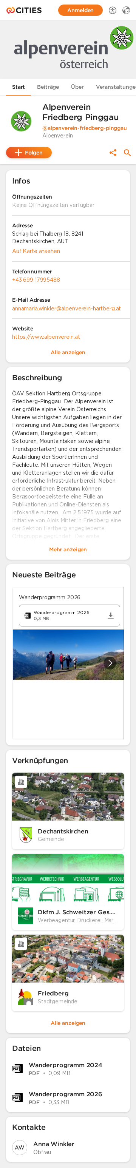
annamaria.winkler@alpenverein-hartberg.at (66, 309)
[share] (113, 152)
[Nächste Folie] (110, 663)
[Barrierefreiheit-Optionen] (112, 10)
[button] (21, 121)
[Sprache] (126, 10)
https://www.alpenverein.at (46, 337)
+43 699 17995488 (36, 280)
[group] (68, 663)
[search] (127, 153)
